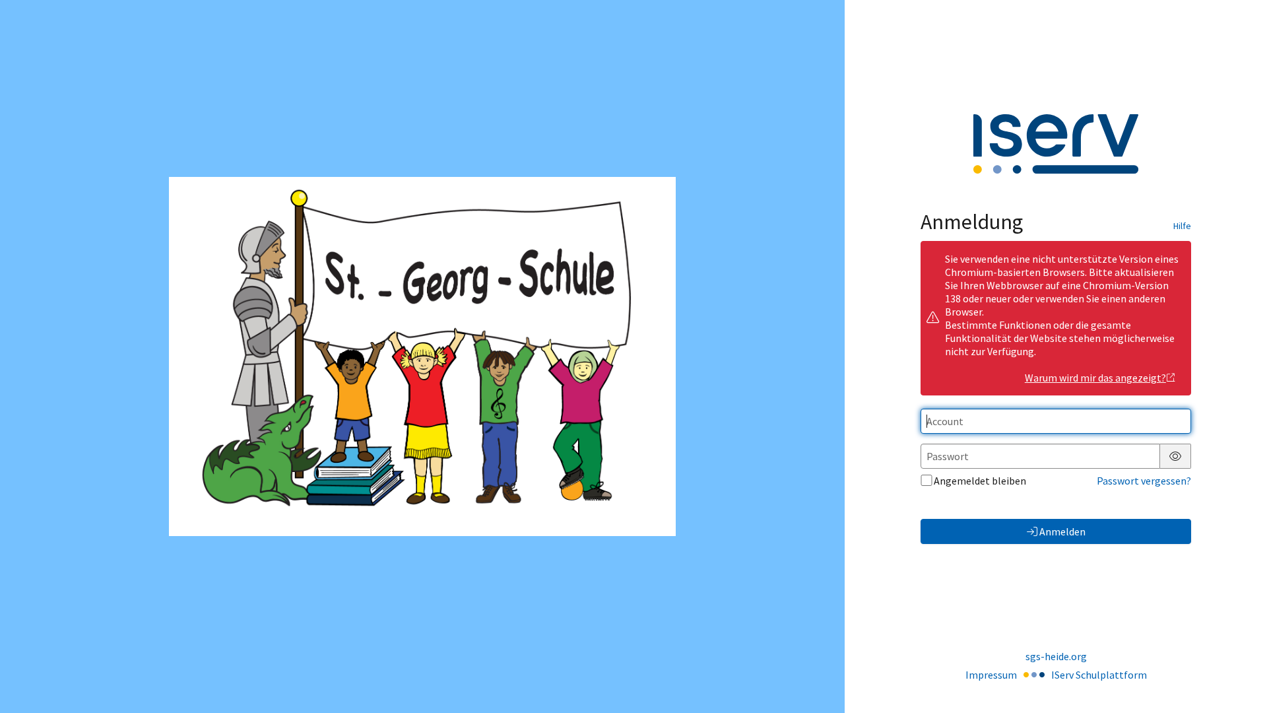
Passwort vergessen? (1144, 480)
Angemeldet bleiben (980, 480)
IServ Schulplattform (1099, 674)
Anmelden (1062, 531)
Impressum (991, 674)
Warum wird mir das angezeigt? (1095, 377)
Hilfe (1182, 226)
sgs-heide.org (1056, 656)
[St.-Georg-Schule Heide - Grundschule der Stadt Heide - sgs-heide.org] (422, 356)
